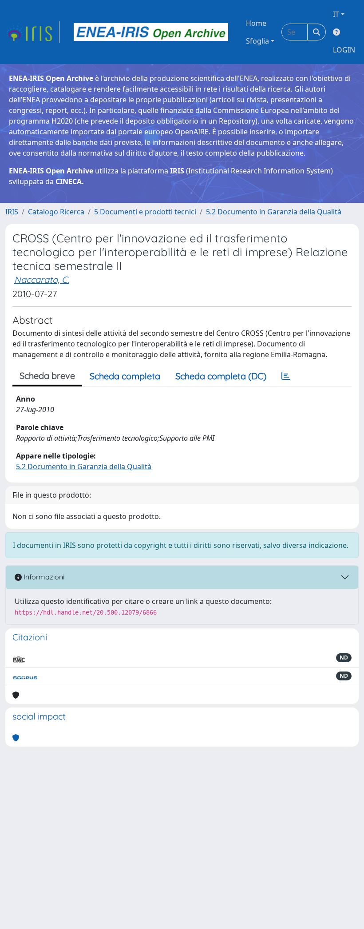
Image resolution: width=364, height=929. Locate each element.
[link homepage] (32, 32)
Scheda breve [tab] (47, 375)
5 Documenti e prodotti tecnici (145, 212)
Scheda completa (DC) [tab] (220, 376)
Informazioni (43, 576)
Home (256, 23)
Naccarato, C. (41, 279)
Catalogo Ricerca (56, 212)
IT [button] (336, 14)
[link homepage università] (151, 32)
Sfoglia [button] (257, 41)
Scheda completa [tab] (125, 376)
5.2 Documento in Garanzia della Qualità (273, 212)
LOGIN (344, 50)
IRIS (11, 212)
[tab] (286, 376)
